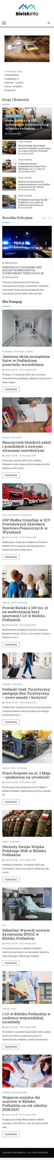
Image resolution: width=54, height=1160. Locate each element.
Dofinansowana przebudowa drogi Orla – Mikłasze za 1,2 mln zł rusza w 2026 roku (33, 167)
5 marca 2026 (26, 207)
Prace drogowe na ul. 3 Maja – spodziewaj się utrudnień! (26, 775)
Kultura (5, 841)
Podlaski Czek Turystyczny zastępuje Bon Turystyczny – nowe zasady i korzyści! (26, 693)
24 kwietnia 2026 (28, 189)
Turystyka (6, 684)
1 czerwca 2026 (27, 153)
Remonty (6, 768)
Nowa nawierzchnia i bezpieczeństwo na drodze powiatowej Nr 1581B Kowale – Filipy (34, 185)
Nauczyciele (16, 437)
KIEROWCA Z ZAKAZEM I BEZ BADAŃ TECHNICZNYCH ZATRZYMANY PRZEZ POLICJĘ (23, 270)
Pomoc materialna (19, 1092)
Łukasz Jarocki (11, 369)
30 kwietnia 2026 (28, 171)
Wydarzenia (26, 515)
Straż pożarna (14, 515)
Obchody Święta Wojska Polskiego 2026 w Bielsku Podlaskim (24, 851)
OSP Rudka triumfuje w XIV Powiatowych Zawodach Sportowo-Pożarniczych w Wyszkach (26, 526)
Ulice (13, 768)
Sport (4, 515)
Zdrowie (29, 351)
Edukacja (6, 437)
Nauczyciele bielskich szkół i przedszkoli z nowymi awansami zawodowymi (26, 446)
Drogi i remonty (14, 116)
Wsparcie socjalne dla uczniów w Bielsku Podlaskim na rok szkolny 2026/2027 (24, 1103)
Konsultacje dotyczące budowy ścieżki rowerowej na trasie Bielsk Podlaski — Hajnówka (34, 149)
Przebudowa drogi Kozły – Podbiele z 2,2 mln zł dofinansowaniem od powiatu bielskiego (34, 203)
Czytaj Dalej (11, 389)
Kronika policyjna (9, 263)
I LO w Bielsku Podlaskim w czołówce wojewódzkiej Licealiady (26, 1018)
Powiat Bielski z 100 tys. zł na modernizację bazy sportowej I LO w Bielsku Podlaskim (25, 613)
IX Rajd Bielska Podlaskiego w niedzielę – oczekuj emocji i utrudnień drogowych (13, 83)
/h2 (3, 925)
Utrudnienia (22, 768)
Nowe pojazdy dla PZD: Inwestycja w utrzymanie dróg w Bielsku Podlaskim (26, 124)
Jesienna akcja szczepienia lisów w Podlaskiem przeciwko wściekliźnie (26, 360)
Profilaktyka (7, 351)
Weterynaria (19, 351)
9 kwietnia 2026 (11, 277)
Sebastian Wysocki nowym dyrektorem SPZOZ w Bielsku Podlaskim (26, 934)
